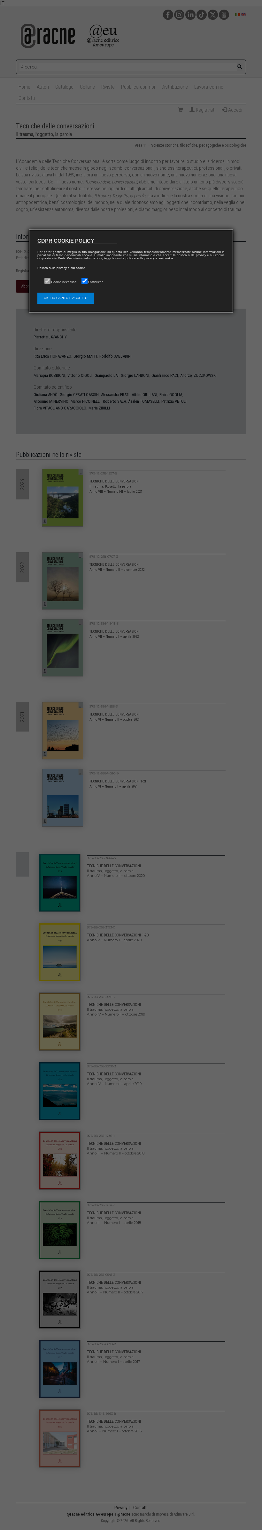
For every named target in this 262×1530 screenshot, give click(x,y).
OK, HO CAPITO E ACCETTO (66, 298)
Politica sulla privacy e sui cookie (61, 268)
